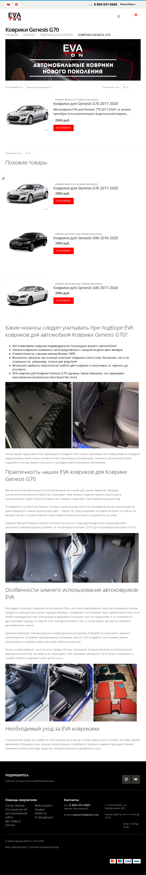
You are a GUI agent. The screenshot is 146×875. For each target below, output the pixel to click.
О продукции (44, 817)
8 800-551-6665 (105, 4)
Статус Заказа (15, 805)
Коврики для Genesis (87, 99)
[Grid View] (135, 87)
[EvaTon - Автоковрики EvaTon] (14, 16)
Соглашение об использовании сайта (16, 813)
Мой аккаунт (43, 805)
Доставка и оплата (13, 823)
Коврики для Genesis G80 (67, 284)
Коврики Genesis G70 (65, 99)
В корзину (63, 127)
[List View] (139, 87)
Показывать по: (111, 87)
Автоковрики (15, 841)
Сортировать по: (14, 87)
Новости (41, 813)
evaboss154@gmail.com (85, 814)
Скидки (40, 809)
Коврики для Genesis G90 (67, 234)
